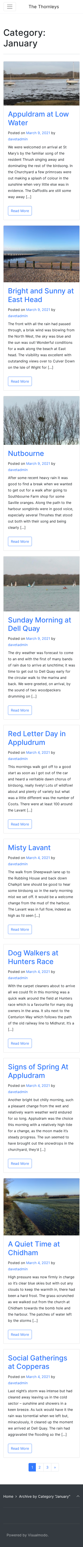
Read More (20, 211)
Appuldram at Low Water (38, 118)
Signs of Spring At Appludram (38, 1071)
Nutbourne (26, 453)
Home (8, 1496)
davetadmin (18, 139)
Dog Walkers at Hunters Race (33, 957)
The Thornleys (44, 6)
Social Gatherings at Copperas (37, 1362)
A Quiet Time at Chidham (34, 1248)
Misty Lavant (29, 847)
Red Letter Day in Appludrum (37, 737)
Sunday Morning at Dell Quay (39, 624)
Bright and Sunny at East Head (41, 295)
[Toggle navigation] (10, 6)
